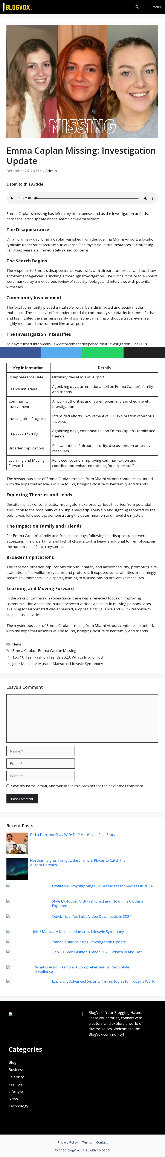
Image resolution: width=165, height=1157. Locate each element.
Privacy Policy (68, 1142)
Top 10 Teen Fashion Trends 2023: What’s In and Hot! (57, 657)
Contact (102, 1142)
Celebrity (16, 1076)
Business (16, 1069)
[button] (137, 7)
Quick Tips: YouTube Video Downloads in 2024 (91, 916)
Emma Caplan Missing (57, 650)
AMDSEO (103, 1150)
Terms (87, 1142)
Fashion (15, 1084)
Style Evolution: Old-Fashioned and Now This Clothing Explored (97, 903)
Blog (12, 1062)
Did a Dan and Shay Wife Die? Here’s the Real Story (72, 834)
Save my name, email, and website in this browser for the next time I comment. (77, 785)
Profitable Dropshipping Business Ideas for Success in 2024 (102, 885)
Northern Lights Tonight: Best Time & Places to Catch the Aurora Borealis (77, 862)
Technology (18, 1105)
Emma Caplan (24, 650)
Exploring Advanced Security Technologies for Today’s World (104, 981)
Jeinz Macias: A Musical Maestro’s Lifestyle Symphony (57, 663)
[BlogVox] (17, 7)
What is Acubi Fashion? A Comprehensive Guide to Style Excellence (82, 969)
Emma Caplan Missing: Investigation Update (88, 941)
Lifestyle (16, 1091)
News (16, 644)
